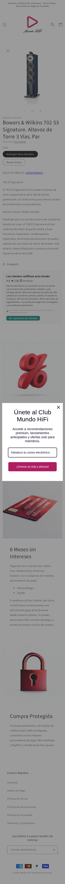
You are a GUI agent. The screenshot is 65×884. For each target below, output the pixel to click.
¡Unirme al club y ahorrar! (32, 466)
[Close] (58, 407)
